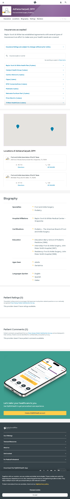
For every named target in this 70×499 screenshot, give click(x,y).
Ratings (32, 19)
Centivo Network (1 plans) (15, 75)
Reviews (40, 19)
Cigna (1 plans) (11, 79)
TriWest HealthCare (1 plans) (16, 103)
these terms (62, 60)
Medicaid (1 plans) (12, 89)
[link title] (35, 2)
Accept (35, 495)
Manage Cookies (35, 490)
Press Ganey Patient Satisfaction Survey (22, 303)
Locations (15, 19)
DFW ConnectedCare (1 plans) (16, 84)
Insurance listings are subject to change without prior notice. (28, 47)
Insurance (7, 19)
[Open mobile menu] (3, 2)
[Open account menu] (61, 2)
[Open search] (65, 2)
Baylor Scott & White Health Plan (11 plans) (21, 65)
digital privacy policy (42, 484)
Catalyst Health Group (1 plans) (17, 70)
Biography (24, 19)
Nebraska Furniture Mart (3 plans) (17, 93)
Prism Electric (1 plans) (14, 98)
